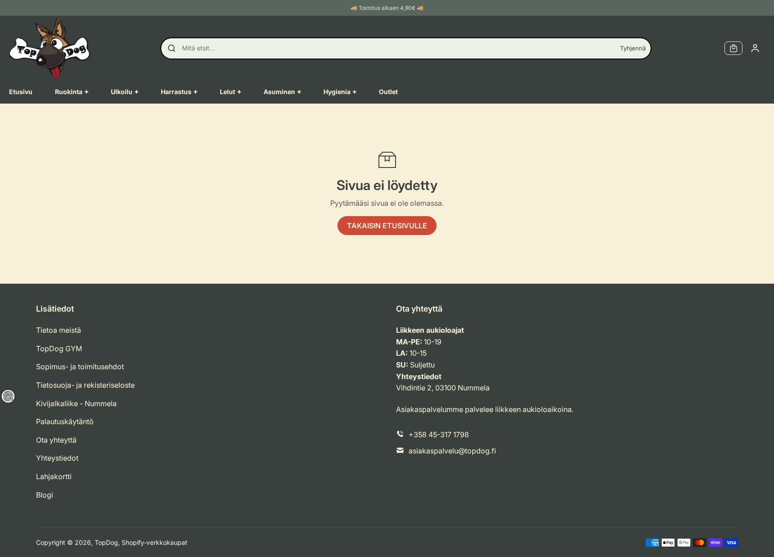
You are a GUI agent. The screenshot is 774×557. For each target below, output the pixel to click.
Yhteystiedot (57, 457)
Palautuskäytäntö (65, 421)
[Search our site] (172, 48)
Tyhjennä (633, 48)
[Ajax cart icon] (733, 48)
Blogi (44, 494)
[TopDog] (49, 48)
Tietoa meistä (58, 330)
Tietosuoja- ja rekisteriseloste (85, 384)
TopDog (106, 542)
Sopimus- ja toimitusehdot (80, 366)
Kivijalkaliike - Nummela (76, 403)
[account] (755, 48)
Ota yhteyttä (56, 439)
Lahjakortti (54, 476)
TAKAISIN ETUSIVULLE (387, 225)
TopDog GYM (59, 348)
